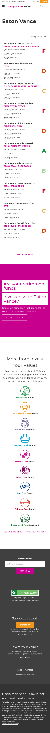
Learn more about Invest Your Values (24, 531)
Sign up (36, 1)
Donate (44, 1)
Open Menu (3, 6)
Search (44, 6)
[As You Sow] (25, 593)
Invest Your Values (18, 1)
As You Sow (6, 1)
